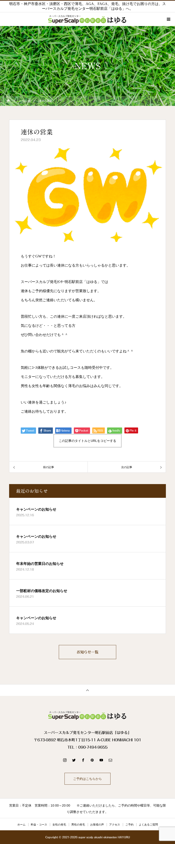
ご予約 (129, 824)
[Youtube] (101, 760)
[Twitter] (74, 760)
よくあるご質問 (148, 824)
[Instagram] (64, 760)
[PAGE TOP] (87, 690)
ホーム (21, 824)
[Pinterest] (92, 760)
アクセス (114, 824)
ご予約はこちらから (87, 779)
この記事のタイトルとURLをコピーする (87, 441)
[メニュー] (168, 19)
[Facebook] (83, 760)
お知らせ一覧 (87, 652)
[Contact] (110, 760)
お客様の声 (97, 824)
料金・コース (39, 824)
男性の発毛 (78, 824)
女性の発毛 (59, 824)
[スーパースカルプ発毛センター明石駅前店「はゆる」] (87, 715)
